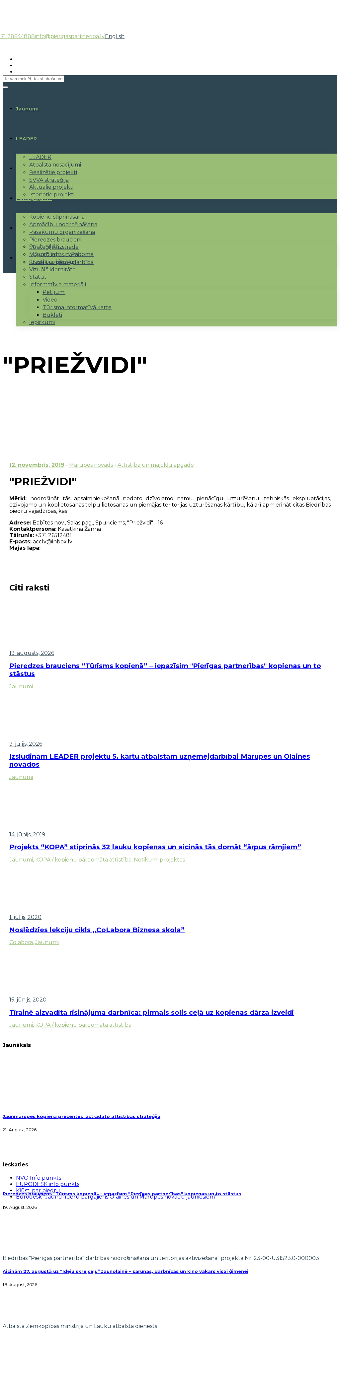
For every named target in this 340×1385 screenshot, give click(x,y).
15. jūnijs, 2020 (27, 1000)
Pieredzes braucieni (55, 240)
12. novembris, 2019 (36, 465)
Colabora (21, 942)
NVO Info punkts (38, 1178)
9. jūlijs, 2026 (25, 744)
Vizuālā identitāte (52, 269)
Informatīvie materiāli (57, 284)
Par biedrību (46, 246)
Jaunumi (21, 686)
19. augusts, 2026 (31, 653)
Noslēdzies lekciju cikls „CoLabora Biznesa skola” (97, 930)
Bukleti (52, 315)
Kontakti (28, 258)
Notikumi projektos (159, 860)
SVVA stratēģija (49, 180)
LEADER (26, 139)
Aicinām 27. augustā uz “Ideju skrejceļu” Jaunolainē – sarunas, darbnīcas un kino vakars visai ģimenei (125, 1271)
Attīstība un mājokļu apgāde (156, 465)
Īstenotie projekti (51, 194)
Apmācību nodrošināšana (63, 224)
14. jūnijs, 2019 (27, 834)
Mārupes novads (91, 465)
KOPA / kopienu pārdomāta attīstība (83, 860)
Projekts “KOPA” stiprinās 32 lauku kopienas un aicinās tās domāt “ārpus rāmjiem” (155, 847)
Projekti (27, 169)
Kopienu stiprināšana (57, 217)
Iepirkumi (42, 322)
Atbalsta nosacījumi (55, 165)
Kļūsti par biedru (51, 262)
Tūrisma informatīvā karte (77, 307)
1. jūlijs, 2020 (25, 917)
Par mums (29, 228)
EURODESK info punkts (47, 1184)
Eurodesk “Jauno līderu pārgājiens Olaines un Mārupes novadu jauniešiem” (116, 1197)
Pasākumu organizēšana (62, 232)
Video (49, 300)
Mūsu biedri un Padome (61, 254)
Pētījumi (53, 292)
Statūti (38, 277)
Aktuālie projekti (51, 187)
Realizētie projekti (53, 172)
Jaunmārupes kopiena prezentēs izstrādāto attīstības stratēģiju (81, 1116)
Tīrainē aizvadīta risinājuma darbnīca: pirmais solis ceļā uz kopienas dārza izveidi (151, 1012)
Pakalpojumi (33, 198)
